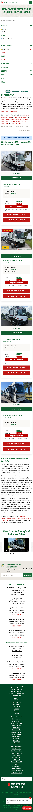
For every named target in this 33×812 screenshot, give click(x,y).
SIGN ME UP (27, 575)
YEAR (3, 82)
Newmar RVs (16, 728)
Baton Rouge (16, 706)
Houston (16, 713)
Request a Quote (16, 207)
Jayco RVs (16, 755)
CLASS (3, 35)
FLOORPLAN (5, 64)
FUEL (2, 78)
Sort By (24, 130)
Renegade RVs (16, 757)
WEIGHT (3, 75)
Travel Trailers (20, 119)
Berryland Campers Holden (16, 693)
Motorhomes (8, 126)
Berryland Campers (16, 691)
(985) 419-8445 (17, 603)
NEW (4, 29)
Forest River (6, 49)
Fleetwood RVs (16, 730)
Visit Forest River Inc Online (9, 111)
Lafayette (16, 709)
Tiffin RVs (16, 764)
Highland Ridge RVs (16, 746)
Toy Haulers (16, 117)
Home (2, 126)
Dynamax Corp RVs (16, 732)
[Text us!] (27, 808)
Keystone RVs (16, 736)
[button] (1, 547)
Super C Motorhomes (17, 123)
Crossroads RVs (16, 766)
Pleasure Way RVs (16, 753)
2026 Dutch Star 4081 (12, 185)
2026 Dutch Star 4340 (12, 261)
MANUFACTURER (6, 46)
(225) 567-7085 (18, 655)
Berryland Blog (16, 695)
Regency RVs (16, 759)
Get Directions (17, 592)
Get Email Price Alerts (16, 220)
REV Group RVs (16, 749)
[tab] (16, 26)
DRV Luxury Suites (16, 773)
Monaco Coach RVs (16, 762)
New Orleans (16, 704)
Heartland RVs (16, 768)
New (27, 126)
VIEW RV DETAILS (16, 178)
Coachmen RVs (16, 719)
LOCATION (4, 67)
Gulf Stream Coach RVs (16, 770)
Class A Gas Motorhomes (8, 119)
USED (4, 31)
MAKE (3, 56)
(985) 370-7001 (18, 599)
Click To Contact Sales (15, 214)
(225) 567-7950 (18, 657)
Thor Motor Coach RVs (16, 723)
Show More (3, 42)
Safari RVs (16, 741)
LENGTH (4, 71)
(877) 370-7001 (15, 601)
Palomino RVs (16, 734)
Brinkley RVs (16, 738)
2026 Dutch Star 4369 (12, 340)
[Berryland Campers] (9, 2)
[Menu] (30, 2)
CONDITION (4, 26)
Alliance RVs (16, 743)
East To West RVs (16, 751)
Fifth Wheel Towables (15, 121)
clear (31, 39)
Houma (16, 711)
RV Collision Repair (18, 595)
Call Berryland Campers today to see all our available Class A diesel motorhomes (16, 518)
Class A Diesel (7, 39)
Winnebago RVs (16, 725)
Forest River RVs (16, 721)
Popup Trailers (24, 117)
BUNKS (5, 247)
